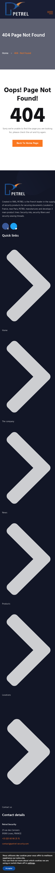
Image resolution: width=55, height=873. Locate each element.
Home (5, 53)
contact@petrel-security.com (15, 844)
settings (31, 863)
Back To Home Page (27, 143)
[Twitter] (13, 226)
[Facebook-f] (5, 226)
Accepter (9, 868)
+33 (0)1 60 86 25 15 (11, 838)
